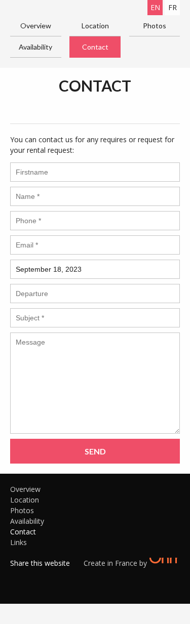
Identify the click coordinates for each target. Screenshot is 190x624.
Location (95, 25)
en (155, 7)
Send (95, 451)
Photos (154, 25)
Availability (35, 47)
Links (18, 542)
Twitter (33, 576)
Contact (95, 47)
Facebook (17, 576)
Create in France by (116, 563)
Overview (35, 25)
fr (172, 7)
